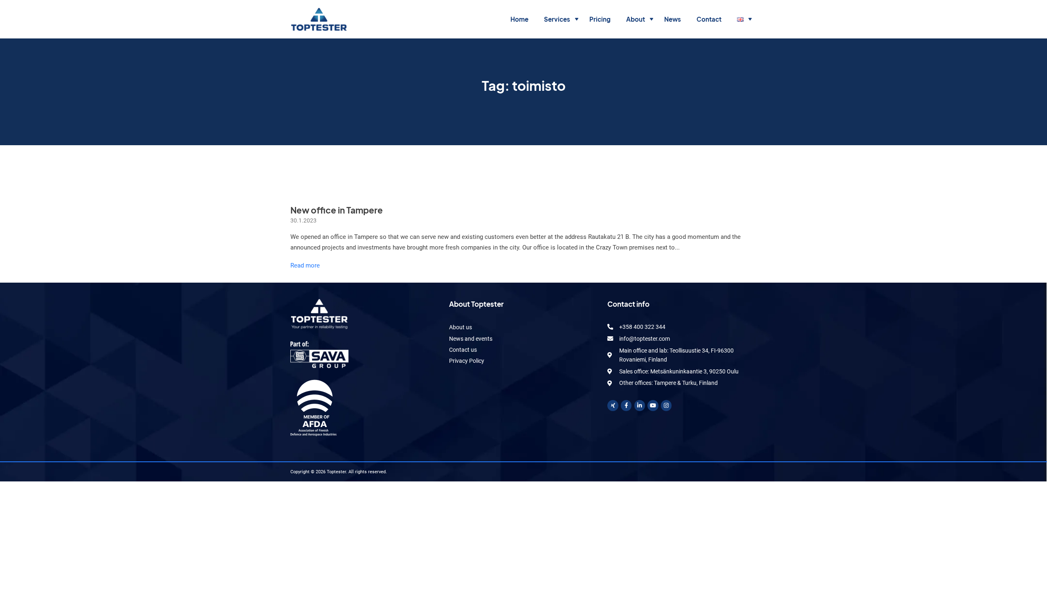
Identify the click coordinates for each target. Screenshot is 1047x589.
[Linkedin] (639, 405)
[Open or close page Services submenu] (577, 19)
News (672, 19)
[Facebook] (626, 405)
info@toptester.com (644, 338)
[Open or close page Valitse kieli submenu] (750, 19)
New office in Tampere (336, 210)
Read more (305, 265)
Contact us (463, 349)
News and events (470, 338)
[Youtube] (652, 405)
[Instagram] (666, 405)
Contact (709, 19)
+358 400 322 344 (642, 327)
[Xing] (612, 405)
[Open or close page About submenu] (651, 19)
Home (519, 19)
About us (460, 327)
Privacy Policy (466, 360)
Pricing (600, 19)
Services (557, 19)
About (635, 19)
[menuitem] (519, 19)
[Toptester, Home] (318, 19)
